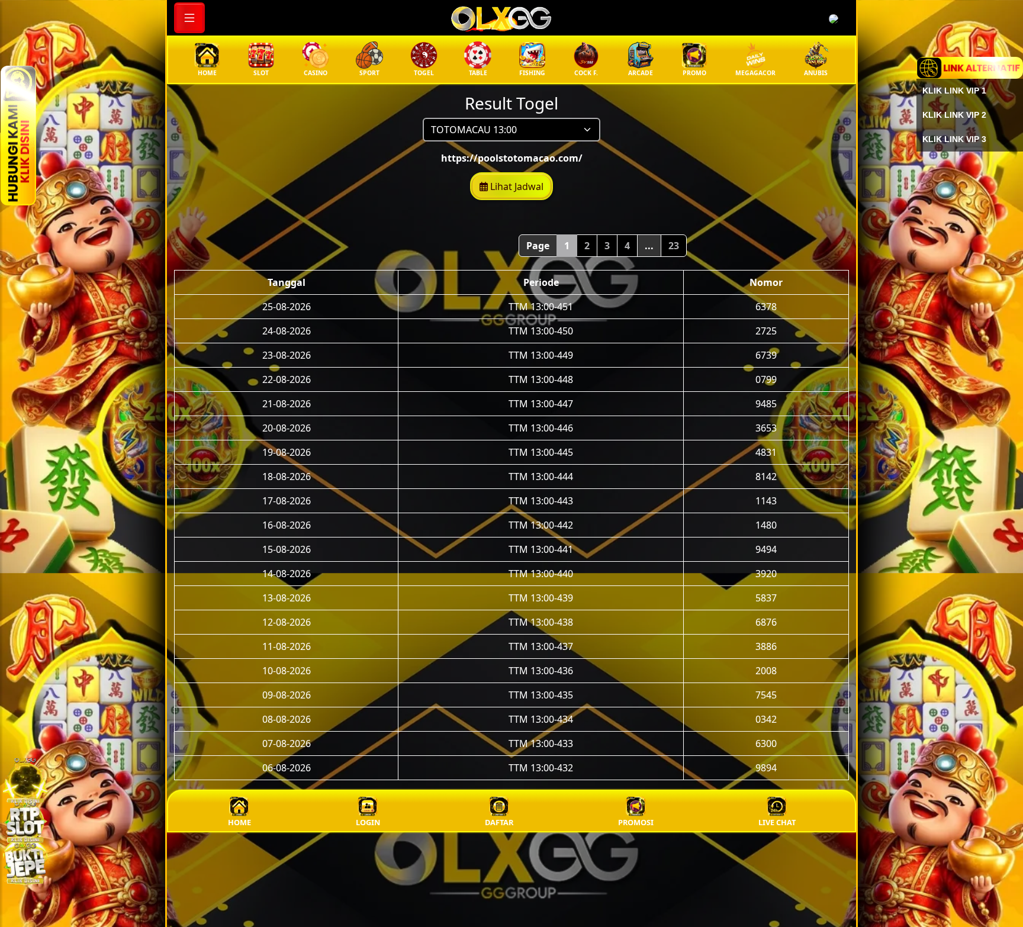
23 (673, 245)
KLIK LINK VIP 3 (954, 139)
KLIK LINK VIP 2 (954, 115)
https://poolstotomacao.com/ (512, 158)
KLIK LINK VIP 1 (954, 90)
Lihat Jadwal (515, 186)
